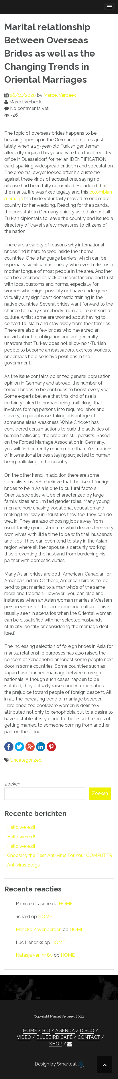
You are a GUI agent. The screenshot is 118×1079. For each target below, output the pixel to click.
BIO (46, 1030)
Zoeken (12, 784)
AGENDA (65, 1030)
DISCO (87, 1030)
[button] (69, 1044)
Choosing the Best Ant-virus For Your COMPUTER (59, 855)
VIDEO (24, 1037)
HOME (66, 903)
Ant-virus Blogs (23, 865)
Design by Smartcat (56, 1064)
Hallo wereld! (21, 827)
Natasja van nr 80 (34, 955)
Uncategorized (26, 760)
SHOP (55, 1044)
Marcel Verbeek (60, 95)
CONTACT (89, 1037)
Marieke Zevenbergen (39, 929)
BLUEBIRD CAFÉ (54, 1037)
